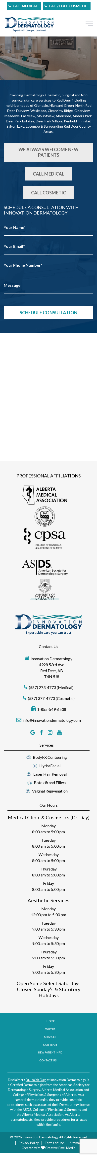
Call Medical (25, 6)
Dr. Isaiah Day (36, 1080)
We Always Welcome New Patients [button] (48, 152)
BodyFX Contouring (50, 757)
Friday (48, 883)
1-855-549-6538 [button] (51, 709)
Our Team (50, 1044)
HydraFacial (49, 765)
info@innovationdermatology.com (52, 720)
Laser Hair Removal (50, 774)
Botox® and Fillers (50, 782)
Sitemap (76, 1143)
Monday (48, 825)
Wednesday (49, 854)
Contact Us (47, 1060)
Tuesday (48, 840)
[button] (45, 495)
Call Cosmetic (48, 192)
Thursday (49, 869)
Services (50, 1036)
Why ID (50, 1029)
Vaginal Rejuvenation (50, 791)
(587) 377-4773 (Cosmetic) (51, 698)
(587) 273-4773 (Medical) (51, 687)
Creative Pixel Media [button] (60, 1148)
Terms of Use (54, 1143)
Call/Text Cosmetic (68, 6)
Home (51, 1021)
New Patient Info (50, 1052)
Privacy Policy (29, 1143)
